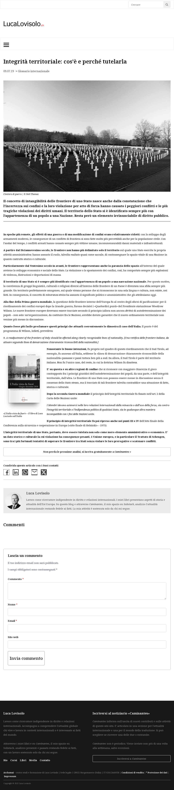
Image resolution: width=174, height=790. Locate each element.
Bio (5, 760)
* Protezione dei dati (156, 772)
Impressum (10, 776)
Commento (16, 579)
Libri (23, 760)
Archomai (8, 772)
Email (12, 620)
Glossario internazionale (33, 71)
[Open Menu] (6, 44)
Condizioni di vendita (132, 772)
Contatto (45, 760)
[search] (166, 4)
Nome (12, 604)
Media (33, 760)
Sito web (13, 637)
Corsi (14, 760)
